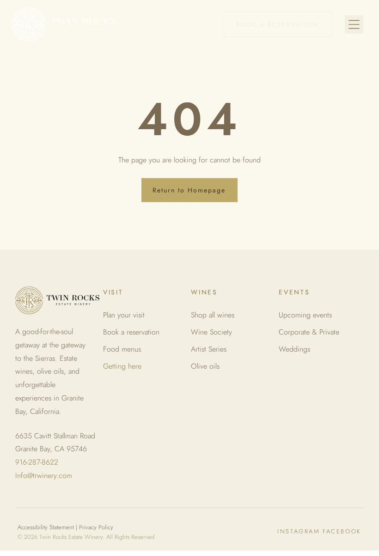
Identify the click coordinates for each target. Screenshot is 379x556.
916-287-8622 (36, 462)
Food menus (122, 349)
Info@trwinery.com (43, 475)
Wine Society (211, 332)
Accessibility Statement (46, 527)
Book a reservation (131, 332)
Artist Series (208, 349)
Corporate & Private (309, 332)
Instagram (298, 531)
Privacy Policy (96, 527)
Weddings (294, 349)
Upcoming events (305, 315)
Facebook (342, 531)
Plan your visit (124, 315)
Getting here (122, 366)
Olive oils (205, 366)
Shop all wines (212, 315)
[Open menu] (354, 24)
